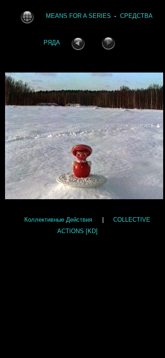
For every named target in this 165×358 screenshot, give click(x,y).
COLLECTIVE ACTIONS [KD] (103, 225)
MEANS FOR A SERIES (78, 16)
